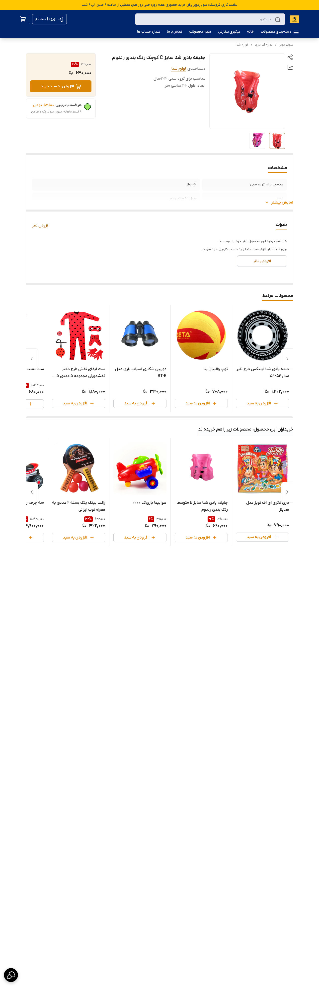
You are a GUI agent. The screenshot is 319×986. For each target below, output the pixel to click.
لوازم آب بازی (263, 45)
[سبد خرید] (23, 19)
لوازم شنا (242, 45)
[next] (32, 359)
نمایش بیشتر (282, 202)
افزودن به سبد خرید (57, 86)
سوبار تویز (286, 45)
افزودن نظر (41, 225)
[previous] (287, 359)
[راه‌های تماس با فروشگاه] (11, 975)
